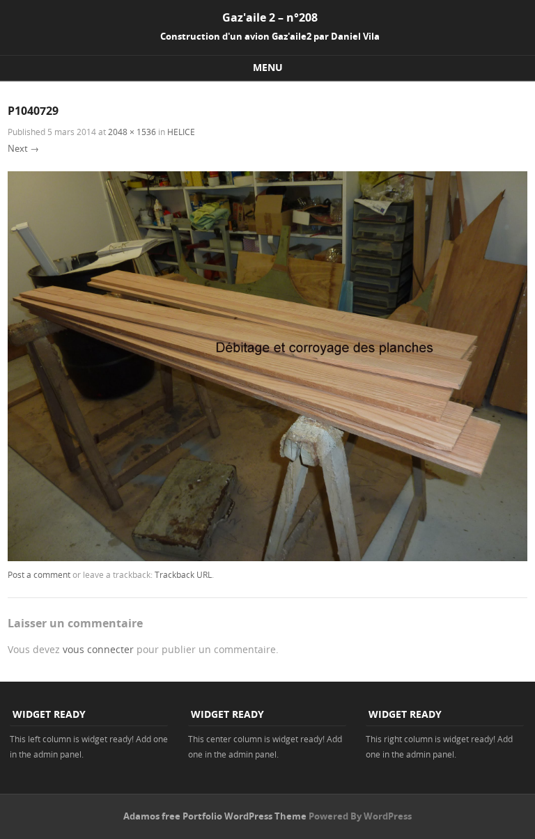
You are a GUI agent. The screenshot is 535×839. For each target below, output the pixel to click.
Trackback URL (183, 574)
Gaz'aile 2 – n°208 (270, 17)
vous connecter (98, 649)
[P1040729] (267, 557)
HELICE (181, 131)
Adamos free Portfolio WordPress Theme (215, 816)
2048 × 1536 (132, 131)
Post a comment (39, 574)
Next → (23, 148)
